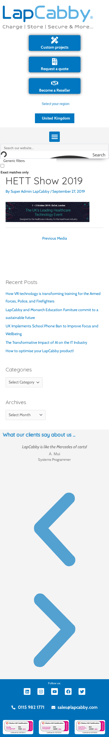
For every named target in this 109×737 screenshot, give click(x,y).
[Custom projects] (54, 40)
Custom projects (54, 47)
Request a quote (54, 68)
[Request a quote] (54, 61)
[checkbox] (28, 168)
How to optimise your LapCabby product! (40, 351)
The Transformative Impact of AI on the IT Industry (46, 342)
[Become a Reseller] (54, 83)
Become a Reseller (54, 90)
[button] (54, 137)
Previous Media (54, 238)
